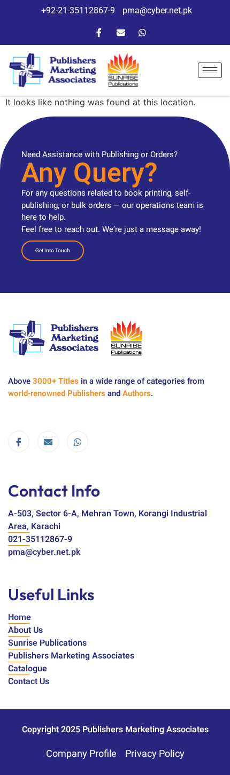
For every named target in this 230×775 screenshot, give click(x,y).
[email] (48, 441)
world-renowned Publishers (56, 393)
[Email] (121, 31)
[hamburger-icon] (210, 70)
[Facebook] (99, 31)
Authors (136, 393)
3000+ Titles (56, 381)
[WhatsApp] (142, 31)
